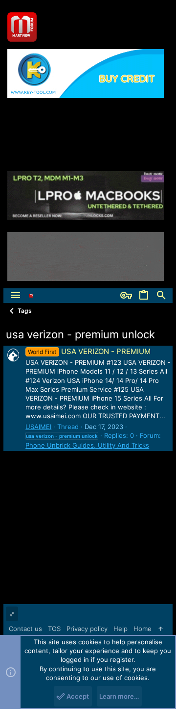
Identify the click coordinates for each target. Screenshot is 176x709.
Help (120, 629)
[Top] (160, 628)
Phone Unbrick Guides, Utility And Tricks (87, 445)
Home (142, 629)
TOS (54, 629)
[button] (15, 295)
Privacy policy (87, 629)
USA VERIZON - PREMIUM (89, 351)
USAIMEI (38, 426)
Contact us (25, 629)
